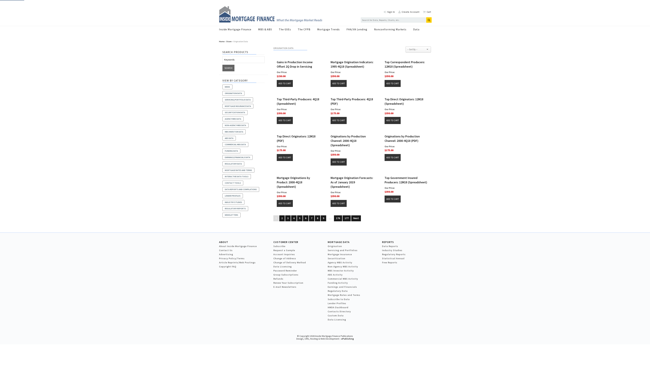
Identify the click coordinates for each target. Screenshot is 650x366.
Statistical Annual (393, 258)
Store (229, 41)
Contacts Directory (339, 311)
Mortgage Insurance (340, 254)
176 (338, 218)
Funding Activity (338, 282)
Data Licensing (282, 266)
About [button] (223, 242)
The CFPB (304, 29)
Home (222, 41)
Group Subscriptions (285, 274)
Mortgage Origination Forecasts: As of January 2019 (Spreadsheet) (352, 182)
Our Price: (282, 72)
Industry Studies (392, 250)
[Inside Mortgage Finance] (270, 21)
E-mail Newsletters (284, 286)
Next (356, 218)
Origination (335, 246)
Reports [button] (388, 242)
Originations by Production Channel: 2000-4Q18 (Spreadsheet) (348, 140)
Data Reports (390, 246)
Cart (429, 11)
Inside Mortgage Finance (235, 29)
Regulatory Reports (394, 254)
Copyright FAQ (227, 266)
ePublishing (347, 338)
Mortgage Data (339, 242)
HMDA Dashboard (338, 307)
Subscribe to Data (339, 299)
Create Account (410, 11)
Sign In (391, 11)
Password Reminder (285, 270)
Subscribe (279, 246)
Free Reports (389, 262)
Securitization (336, 258)
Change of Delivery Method (289, 262)
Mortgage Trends (328, 29)
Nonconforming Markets (390, 29)
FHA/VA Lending (356, 29)
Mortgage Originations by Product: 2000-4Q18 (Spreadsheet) (293, 182)
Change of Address (284, 258)
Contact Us (226, 250)
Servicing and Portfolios (343, 250)
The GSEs (285, 29)
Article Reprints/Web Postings (237, 262)
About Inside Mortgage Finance (238, 246)
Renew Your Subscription (288, 282)
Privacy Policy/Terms (232, 258)
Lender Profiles (337, 303)
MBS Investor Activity (341, 270)
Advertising (226, 254)
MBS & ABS (265, 29)
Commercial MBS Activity (343, 278)
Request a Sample (284, 250)
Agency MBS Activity (340, 262)
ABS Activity (335, 274)
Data (416, 29)
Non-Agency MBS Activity (343, 266)
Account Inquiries (284, 254)
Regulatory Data (338, 290)
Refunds (278, 278)
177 (347, 218)
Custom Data (336, 315)
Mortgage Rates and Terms (344, 295)
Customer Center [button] (285, 242)
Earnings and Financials (342, 286)
